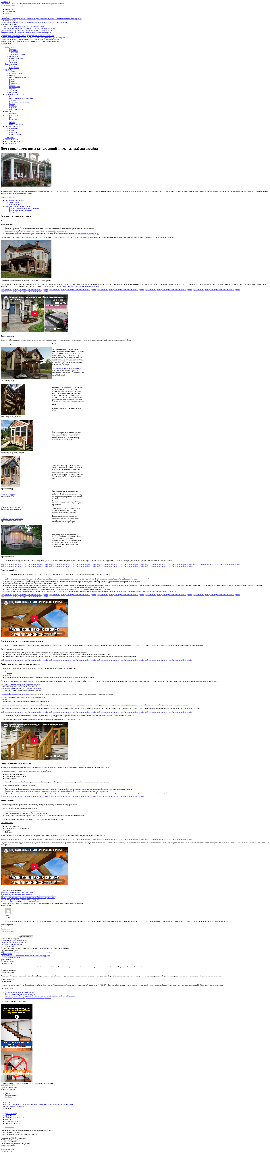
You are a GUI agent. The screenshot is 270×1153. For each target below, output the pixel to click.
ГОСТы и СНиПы (7, 946)
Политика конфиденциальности (12, 1106)
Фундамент (13, 92)
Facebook (8, 13)
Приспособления (15, 134)
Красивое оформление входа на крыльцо (15, 694)
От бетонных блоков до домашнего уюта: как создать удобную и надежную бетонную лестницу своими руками (41, 19)
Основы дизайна (15, 204)
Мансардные (13, 56)
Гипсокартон (14, 119)
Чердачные (13, 62)
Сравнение (13, 106)
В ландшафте (14, 68)
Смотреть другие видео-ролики (12, 944)
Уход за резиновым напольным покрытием (20, 994)
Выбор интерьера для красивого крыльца (24, 208)
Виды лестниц (10, 47)
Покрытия (13, 132)
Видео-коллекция (11, 140)
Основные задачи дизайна (14, 200)
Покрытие (13, 83)
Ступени (12, 89)
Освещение (13, 128)
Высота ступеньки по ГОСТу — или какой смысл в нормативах (28, 998)
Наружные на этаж (16, 58)
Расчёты (12, 96)
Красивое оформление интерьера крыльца (16, 767)
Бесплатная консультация (14, 141)
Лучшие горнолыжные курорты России (19, 992)
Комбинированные (16, 125)
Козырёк (12, 75)
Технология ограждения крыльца (86, 234)
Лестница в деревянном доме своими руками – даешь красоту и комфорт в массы (30, 39)
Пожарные (13, 60)
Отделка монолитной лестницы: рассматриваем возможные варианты (26, 32)
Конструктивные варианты (19, 77)
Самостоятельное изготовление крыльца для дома (80, 286)
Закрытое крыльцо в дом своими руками (67, 368)
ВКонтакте (9, 9)
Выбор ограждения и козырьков (20, 210)
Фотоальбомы (10, 138)
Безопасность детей (16, 109)
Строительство (14, 87)
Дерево (11, 121)
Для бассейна (14, 53)
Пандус (12, 81)
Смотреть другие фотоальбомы (12, 957)
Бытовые (12, 49)
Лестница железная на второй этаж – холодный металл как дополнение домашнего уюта (33, 38)
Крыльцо (8, 70)
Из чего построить (16, 73)
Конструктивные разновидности (21, 98)
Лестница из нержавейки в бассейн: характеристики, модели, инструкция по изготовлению (34, 22)
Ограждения (13, 107)
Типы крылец (14, 202)
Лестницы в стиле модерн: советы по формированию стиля (22, 26)
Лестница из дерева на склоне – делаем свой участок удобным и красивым (28, 28)
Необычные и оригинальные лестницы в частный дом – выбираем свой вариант (30, 41)
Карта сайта (9, 1127)
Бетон (11, 117)
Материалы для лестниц (13, 115)
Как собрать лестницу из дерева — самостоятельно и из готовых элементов (28, 30)
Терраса (8, 111)
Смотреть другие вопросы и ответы (14, 1001)
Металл (12, 123)
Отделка (12, 130)
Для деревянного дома (17, 54)
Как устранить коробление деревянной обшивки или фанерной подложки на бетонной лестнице (40, 996)
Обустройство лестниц (13, 126)
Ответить (8, 917)
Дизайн (12, 71)
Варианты (13, 113)
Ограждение (13, 79)
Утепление (13, 90)
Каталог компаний (11, 143)
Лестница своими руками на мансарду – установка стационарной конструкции (29, 34)
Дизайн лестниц (11, 64)
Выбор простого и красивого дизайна (18, 206)
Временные (13, 51)
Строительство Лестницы (14, 94)
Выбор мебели (14, 212)
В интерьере (13, 66)
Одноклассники (11, 11)
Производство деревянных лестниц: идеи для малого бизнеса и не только (27, 36)
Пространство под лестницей (19, 102)
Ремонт (12, 85)
